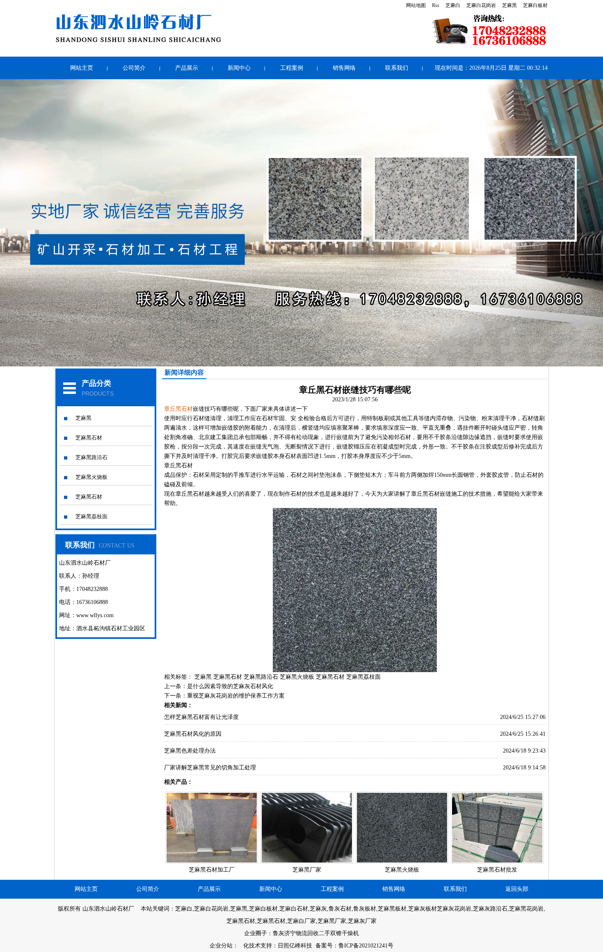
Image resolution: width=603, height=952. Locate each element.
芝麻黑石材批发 (497, 870)
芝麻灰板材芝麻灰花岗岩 (439, 909)
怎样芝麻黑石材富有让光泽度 (201, 717)
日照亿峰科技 (295, 946)
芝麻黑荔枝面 (91, 516)
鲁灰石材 (340, 909)
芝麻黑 (509, 5)
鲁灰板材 (364, 909)
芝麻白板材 (535, 5)
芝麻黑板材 (392, 909)
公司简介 (134, 68)
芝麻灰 (318, 909)
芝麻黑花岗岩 (526, 909)
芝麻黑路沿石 (91, 457)
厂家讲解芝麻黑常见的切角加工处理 (210, 767)
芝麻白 (452, 5)
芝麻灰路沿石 (490, 909)
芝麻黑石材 (88, 438)
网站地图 (416, 5)
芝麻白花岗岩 (481, 5)
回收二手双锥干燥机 (333, 933)
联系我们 (396, 68)
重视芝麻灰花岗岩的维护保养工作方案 (236, 696)
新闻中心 (239, 68)
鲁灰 (278, 933)
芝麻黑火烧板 (91, 477)
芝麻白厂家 (301, 921)
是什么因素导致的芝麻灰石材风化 (230, 686)
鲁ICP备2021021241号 (365, 946)
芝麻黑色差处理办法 (190, 751)
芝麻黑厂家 (306, 870)
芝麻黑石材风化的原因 (193, 734)
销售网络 (344, 68)
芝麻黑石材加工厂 (212, 870)
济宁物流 (295, 933)
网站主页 (81, 68)
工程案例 (291, 68)
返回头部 (516, 889)
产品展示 (186, 68)
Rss (435, 5)
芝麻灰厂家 (362, 921)
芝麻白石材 (293, 909)
